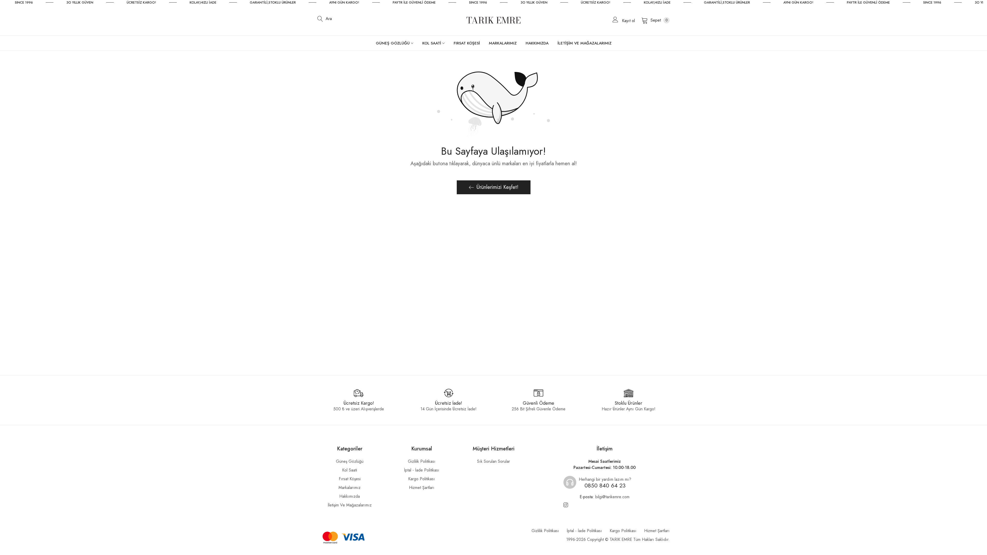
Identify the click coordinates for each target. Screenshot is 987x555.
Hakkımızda (349, 496)
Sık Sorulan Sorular (493, 461)
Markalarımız (350, 488)
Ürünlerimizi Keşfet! (497, 187)
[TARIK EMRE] (493, 20)
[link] (65, 2)
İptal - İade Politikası (421, 470)
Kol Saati (349, 470)
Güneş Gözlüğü (349, 461)
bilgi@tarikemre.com (604, 497)
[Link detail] (565, 505)
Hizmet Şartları (421, 488)
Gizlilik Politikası (421, 461)
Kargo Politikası (421, 479)
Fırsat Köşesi (350, 479)
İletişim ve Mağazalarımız (350, 505)
